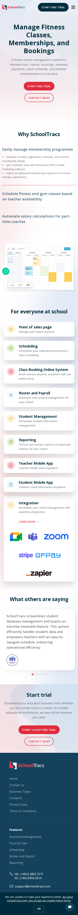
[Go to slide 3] (37, 674)
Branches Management (25, 837)
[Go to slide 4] (40, 674)
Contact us (16, 785)
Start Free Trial (53, 7)
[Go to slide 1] (33, 674)
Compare (15, 798)
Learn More (27, 521)
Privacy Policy (18, 805)
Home (13, 779)
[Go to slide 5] (43, 674)
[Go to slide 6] (45, 674)
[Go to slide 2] (35, 674)
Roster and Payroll (21, 856)
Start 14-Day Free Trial (39, 730)
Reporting (16, 863)
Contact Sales (39, 97)
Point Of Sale (18, 843)
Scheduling (16, 850)
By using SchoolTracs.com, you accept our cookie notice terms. (40, 898)
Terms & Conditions (22, 811)
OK (39, 908)
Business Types (20, 792)
